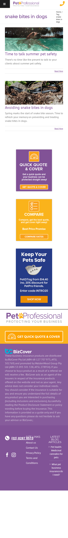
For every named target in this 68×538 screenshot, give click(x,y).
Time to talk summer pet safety (31, 53)
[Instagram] (14, 455)
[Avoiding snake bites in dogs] (34, 93)
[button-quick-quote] (34, 332)
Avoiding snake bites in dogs (29, 107)
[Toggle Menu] (4, 4)
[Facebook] (7, 455)
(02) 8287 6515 (16, 438)
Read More (58, 71)
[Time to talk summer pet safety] (34, 39)
